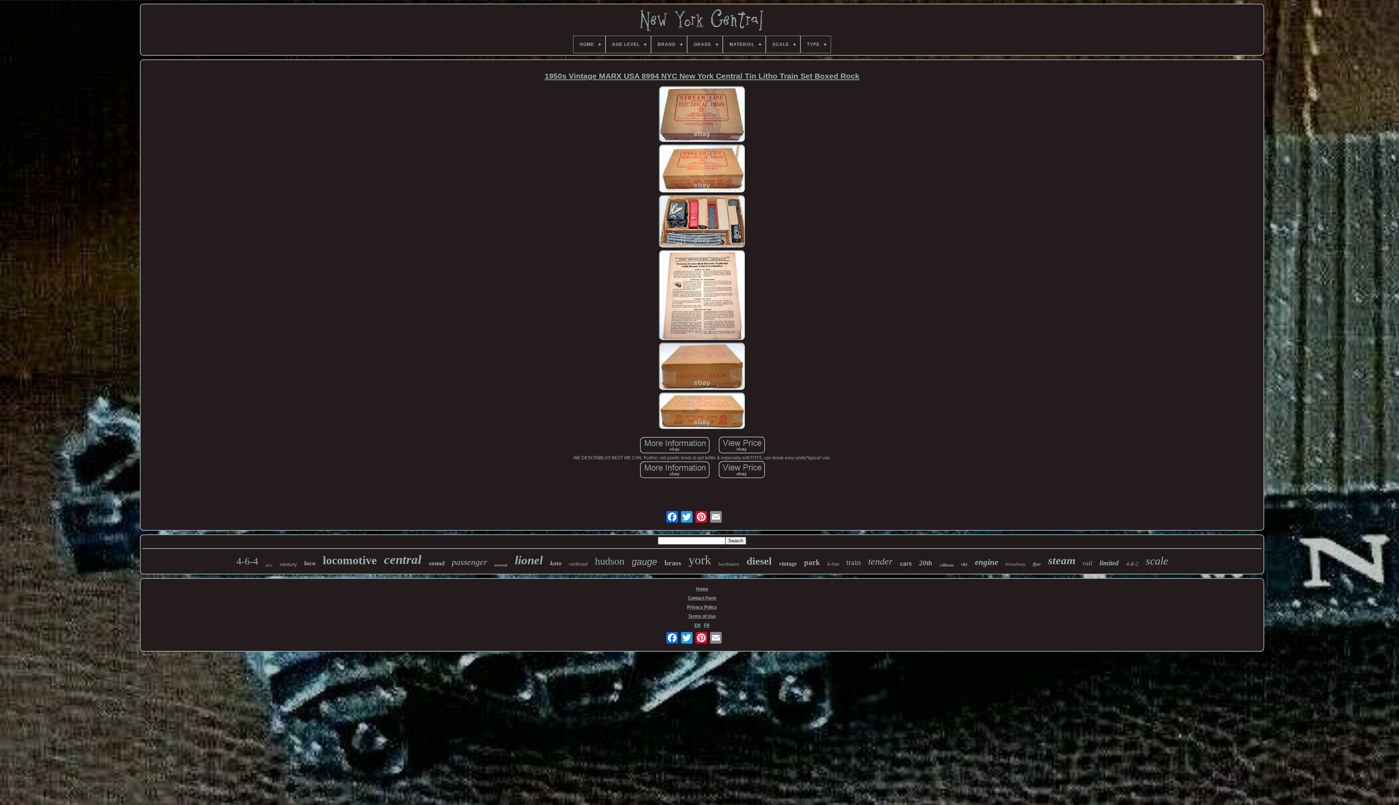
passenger (469, 562)
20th (925, 563)
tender (880, 561)
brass (673, 563)
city (964, 564)
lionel (529, 560)
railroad (578, 564)
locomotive (350, 560)
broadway (1016, 564)
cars (906, 564)
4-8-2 (1132, 564)
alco (269, 565)
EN (697, 625)
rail (1087, 563)
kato (556, 563)
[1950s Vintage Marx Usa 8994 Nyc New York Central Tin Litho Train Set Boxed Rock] (702, 115)
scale (1157, 561)
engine (986, 562)
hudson (609, 561)
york (700, 560)
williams (947, 565)
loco (310, 563)
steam (1061, 560)
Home (702, 589)
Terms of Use (702, 616)
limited (1109, 563)
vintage (788, 564)
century (288, 564)
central (403, 560)
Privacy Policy (702, 607)
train (853, 562)
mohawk (501, 565)
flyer (1037, 564)
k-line (833, 564)
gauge (644, 562)
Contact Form (702, 598)
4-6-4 (247, 561)
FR (707, 625)
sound (436, 563)
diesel (759, 561)
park (812, 562)
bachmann (728, 564)
